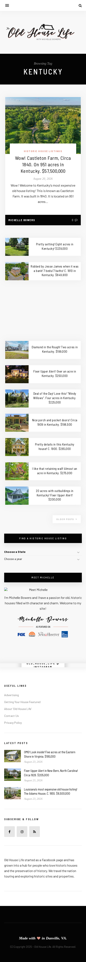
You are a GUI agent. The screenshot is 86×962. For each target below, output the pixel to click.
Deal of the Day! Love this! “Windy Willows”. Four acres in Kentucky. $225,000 (54, 398)
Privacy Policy (13, 722)
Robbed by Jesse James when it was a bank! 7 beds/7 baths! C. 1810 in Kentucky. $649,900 (55, 270)
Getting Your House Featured (22, 702)
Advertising (11, 695)
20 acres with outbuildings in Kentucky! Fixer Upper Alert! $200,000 (54, 495)
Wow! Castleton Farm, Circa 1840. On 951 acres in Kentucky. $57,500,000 (43, 164)
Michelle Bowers (21, 220)
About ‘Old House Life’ (18, 709)
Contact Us (11, 715)
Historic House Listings (43, 151)
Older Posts (65, 519)
